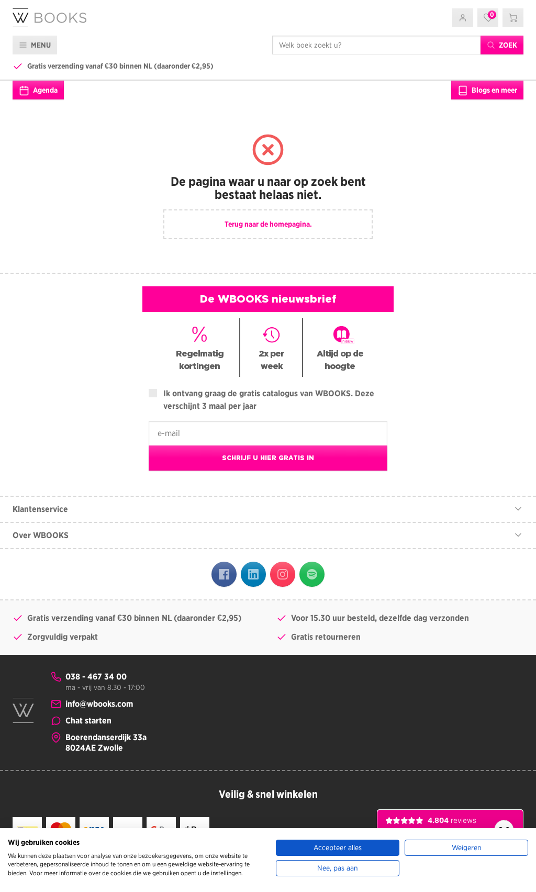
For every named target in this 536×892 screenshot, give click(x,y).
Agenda (44, 90)
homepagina (290, 224)
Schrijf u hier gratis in (268, 458)
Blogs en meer (493, 90)
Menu (40, 45)
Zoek (507, 45)
